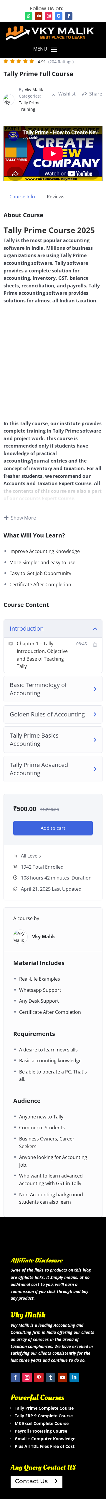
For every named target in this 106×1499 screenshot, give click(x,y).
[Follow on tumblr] (50, 1377)
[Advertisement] (53, 365)
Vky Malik (34, 89)
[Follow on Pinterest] (39, 1377)
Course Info (22, 196)
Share (95, 94)
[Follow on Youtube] (38, 16)
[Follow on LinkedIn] (74, 1377)
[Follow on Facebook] (68, 16)
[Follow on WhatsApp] (28, 16)
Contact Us (31, 1481)
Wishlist (67, 94)
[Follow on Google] (58, 16)
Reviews (55, 196)
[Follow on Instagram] (48, 16)
